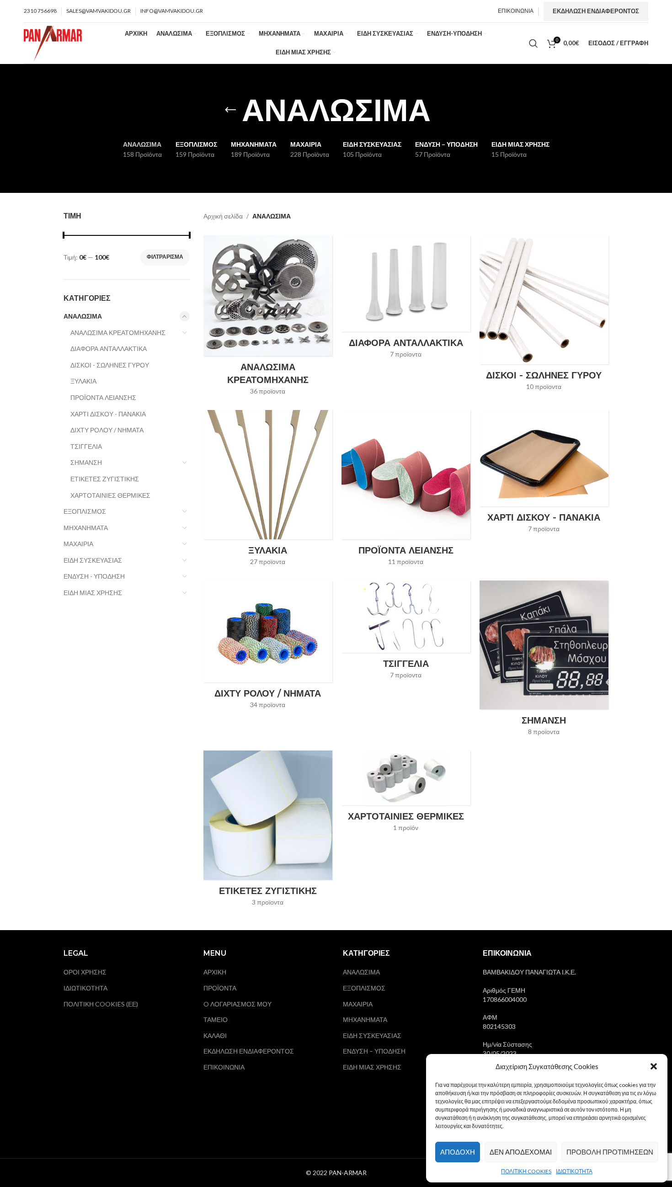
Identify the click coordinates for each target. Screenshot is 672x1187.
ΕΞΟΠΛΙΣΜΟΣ (85, 511)
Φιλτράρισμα (165, 256)
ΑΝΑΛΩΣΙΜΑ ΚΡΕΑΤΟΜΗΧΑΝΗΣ (117, 332)
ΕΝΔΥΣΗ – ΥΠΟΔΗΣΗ (374, 1051)
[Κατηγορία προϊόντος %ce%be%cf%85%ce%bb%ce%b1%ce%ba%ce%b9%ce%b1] (267, 490)
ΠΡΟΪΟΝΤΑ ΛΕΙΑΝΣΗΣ (103, 397)
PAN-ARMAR (348, 1172)
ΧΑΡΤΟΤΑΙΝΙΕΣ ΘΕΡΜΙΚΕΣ (110, 495)
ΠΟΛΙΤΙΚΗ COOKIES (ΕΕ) (101, 1004)
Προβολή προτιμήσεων (609, 1152)
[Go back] (230, 110)
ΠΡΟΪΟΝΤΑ (219, 988)
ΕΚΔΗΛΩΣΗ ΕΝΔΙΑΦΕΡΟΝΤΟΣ (596, 11)
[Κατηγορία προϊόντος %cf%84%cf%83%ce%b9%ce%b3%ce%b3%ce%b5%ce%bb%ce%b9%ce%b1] (405, 632)
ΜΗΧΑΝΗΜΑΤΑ (86, 528)
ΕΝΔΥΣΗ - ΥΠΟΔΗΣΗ (94, 576)
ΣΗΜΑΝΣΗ (86, 462)
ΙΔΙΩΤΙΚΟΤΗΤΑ (574, 1171)
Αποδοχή (457, 1152)
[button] (653, 1066)
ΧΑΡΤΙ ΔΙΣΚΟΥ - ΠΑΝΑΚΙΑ (108, 414)
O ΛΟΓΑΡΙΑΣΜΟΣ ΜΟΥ (237, 1004)
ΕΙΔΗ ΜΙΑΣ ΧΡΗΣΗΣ (93, 592)
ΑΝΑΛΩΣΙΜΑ (83, 316)
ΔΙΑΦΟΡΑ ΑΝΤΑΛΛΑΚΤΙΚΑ (108, 348)
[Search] (533, 43)
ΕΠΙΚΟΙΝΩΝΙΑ (224, 1067)
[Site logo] (53, 42)
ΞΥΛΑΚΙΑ (83, 381)
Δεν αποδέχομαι (521, 1152)
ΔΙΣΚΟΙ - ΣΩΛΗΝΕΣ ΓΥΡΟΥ (109, 365)
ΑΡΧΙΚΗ (214, 972)
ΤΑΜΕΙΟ (215, 1019)
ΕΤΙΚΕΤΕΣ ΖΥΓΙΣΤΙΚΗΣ (104, 479)
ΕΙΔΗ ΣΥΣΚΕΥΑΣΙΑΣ (93, 560)
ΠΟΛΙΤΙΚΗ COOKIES (526, 1171)
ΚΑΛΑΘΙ (215, 1035)
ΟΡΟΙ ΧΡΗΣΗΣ (85, 972)
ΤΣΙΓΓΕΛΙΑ (86, 446)
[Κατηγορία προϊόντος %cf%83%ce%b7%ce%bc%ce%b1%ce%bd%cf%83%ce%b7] (544, 661)
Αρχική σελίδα (223, 216)
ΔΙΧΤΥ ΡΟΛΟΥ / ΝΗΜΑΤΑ (107, 430)
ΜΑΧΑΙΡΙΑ (78, 544)
